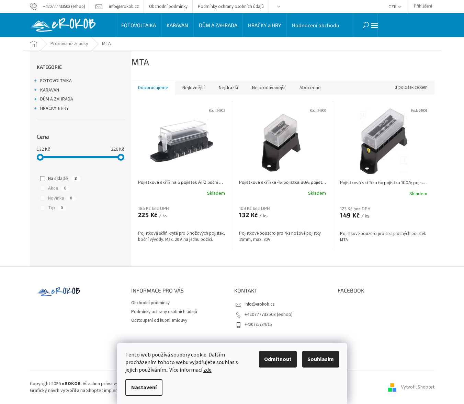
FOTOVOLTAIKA (56, 80)
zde (207, 370)
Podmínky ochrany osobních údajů (231, 6)
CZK (392, 7)
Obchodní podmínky (168, 6)
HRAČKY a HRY (54, 108)
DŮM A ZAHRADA (56, 99)
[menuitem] (138, 25)
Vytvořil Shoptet (417, 387)
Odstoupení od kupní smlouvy (159, 320)
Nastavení (144, 387)
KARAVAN (49, 90)
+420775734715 (258, 324)
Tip (55, 207)
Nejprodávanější (268, 87)
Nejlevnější (193, 87)
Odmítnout (278, 359)
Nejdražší (228, 87)
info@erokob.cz (259, 304)
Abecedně (310, 87)
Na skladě (62, 178)
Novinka (60, 198)
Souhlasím (320, 359)
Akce (57, 188)
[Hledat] (366, 25)
